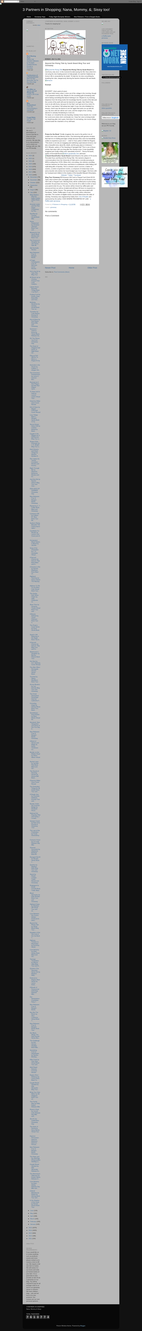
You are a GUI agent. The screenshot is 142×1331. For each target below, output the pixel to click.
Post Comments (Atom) (61, 272)
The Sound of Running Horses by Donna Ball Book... (34, 774)
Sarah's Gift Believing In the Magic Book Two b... (35, 637)
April (32, 1216)
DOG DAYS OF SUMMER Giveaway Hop (35, 491)
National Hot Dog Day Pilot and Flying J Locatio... (35, 816)
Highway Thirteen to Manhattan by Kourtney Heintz (34, 944)
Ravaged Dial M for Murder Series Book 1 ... (35, 859)
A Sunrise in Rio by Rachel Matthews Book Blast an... (35, 570)
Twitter (70, 175)
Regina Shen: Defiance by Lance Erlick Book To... (34, 1077)
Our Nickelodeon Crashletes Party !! (35, 999)
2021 (30, 161)
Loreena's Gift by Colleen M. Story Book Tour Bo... (34, 517)
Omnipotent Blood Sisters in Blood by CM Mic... (35, 543)
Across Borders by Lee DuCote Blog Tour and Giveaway (35, 688)
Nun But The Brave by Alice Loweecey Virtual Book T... (34, 1017)
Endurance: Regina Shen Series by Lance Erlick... (35, 981)
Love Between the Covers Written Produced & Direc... (34, 917)
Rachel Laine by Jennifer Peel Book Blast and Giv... (34, 765)
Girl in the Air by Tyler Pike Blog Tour (35, 273)
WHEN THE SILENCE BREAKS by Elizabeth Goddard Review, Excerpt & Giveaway (33, 64)
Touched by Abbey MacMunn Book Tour (34, 679)
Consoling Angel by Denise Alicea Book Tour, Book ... (35, 707)
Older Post (92, 268)
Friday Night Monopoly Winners (59, 17)
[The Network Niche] (115, 70)
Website (64, 175)
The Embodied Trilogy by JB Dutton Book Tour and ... (35, 789)
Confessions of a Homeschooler (32, 76)
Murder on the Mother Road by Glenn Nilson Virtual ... (35, 755)
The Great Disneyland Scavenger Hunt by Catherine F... (35, 697)
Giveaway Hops (40, 17)
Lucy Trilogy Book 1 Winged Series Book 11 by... (34, 418)
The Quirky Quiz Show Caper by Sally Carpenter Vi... (34, 598)
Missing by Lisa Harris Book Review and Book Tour (35, 235)
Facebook (77, 175)
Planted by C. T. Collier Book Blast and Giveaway (35, 508)
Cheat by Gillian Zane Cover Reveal (35, 402)
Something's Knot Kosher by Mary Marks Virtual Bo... (35, 716)
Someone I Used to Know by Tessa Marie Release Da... (35, 332)
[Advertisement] (60, 291)
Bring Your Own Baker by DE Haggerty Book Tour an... (35, 1095)
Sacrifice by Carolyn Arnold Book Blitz (34, 216)
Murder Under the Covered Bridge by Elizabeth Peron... (35, 807)
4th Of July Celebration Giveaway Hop (34, 1121)
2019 (30, 166)
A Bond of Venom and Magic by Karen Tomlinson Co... (34, 745)
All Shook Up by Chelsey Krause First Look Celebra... (35, 281)
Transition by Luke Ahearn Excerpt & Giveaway (35, 314)
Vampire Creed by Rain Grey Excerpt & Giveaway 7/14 (35, 824)
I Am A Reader (83, 197)
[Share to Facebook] (87, 205)
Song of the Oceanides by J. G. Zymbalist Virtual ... (34, 551)
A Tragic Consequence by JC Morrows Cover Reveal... (35, 264)
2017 (30, 172)
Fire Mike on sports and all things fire (32, 91)
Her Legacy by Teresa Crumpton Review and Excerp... (34, 462)
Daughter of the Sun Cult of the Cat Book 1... (35, 935)
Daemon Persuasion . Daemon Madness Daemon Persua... (35, 1140)
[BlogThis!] (83, 205)
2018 (30, 169)
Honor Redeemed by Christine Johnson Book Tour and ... (34, 226)
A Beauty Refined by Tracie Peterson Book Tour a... (34, 618)
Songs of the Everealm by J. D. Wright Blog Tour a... (35, 444)
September (34, 185)
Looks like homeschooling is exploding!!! (32, 108)
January (33, 1224)
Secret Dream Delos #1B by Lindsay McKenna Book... (35, 428)
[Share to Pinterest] (89, 205)
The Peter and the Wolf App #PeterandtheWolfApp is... (35, 1159)
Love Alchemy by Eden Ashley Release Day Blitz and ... (35, 1185)
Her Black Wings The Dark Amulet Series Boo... (35, 1035)
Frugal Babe (31, 117)
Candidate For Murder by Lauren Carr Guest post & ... (35, 534)
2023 (30, 158)
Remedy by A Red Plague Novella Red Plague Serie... (34, 385)
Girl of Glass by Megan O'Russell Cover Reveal (35, 409)
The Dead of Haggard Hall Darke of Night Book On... (35, 349)
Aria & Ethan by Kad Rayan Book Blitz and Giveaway (35, 323)
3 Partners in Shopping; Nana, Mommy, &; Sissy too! (66, 9)
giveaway (53, 207)
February (33, 1221)
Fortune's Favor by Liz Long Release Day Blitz (35, 842)
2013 (30, 1233)
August (32, 190)
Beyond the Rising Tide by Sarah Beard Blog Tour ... (34, 926)
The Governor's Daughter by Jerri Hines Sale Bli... (35, 243)
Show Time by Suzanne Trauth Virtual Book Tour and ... (35, 608)
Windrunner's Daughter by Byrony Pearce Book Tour (35, 655)
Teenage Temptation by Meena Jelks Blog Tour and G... (35, 962)
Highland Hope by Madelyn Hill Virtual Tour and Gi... (35, 907)
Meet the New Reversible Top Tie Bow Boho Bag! (32, 80)
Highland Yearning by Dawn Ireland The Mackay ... (35, 580)
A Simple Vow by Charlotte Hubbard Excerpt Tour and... (35, 798)
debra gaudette (107, 108)
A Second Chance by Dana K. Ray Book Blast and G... (35, 561)
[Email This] (81, 205)
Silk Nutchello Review (34, 248)
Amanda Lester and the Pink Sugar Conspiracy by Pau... (35, 207)
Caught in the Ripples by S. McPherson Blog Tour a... (35, 436)
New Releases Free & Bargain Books (34, 255)
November (34, 180)
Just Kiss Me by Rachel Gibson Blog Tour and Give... (35, 483)
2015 (30, 1227)
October (33, 182)
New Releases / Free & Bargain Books (87, 17)
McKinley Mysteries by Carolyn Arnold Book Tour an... (35, 306)
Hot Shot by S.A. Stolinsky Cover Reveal (35, 663)
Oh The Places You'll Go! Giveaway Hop (35, 341)
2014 (30, 1230)
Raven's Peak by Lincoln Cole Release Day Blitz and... (35, 1113)
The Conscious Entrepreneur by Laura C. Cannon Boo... (35, 376)
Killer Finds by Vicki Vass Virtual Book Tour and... (34, 1062)
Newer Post (50, 268)
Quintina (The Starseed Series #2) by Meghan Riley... (35, 972)
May (31, 1213)
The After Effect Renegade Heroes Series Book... (35, 671)
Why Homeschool (31, 104)
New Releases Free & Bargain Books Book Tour (34, 1027)
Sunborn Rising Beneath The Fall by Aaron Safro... (35, 525)
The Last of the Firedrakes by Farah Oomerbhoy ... (35, 834)
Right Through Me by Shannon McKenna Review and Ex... (34, 472)
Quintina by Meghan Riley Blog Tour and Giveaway (34, 868)
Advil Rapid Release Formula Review (33, 1070)
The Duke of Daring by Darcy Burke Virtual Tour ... (35, 1130)
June (32, 1210)
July (31, 192)
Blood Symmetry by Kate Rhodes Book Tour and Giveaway (35, 897)
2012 (30, 1236)
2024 (30, 155)
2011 (30, 1238)
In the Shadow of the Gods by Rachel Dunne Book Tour (35, 1204)
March (32, 1219)
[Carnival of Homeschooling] (110, 162)
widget (38, 25)
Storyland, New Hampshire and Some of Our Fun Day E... (35, 726)
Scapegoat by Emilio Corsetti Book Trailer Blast (35, 888)
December (34, 177)
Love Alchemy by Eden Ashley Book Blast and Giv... (35, 953)
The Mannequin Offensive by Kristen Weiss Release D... (35, 1176)
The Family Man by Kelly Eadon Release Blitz (35, 1104)
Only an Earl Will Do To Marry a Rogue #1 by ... (35, 359)
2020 (30, 164)
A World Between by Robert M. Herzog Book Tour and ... (35, 1194)
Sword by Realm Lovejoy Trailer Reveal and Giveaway (34, 878)
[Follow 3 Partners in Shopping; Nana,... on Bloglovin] (111, 118)
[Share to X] (85, 205)
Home (29, 17)
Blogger (82, 1326)
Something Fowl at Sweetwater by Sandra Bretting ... (34, 1053)
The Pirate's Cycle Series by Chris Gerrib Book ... (35, 628)
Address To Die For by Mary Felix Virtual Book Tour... (35, 588)
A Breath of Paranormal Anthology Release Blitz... (34, 991)
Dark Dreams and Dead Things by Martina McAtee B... (34, 453)
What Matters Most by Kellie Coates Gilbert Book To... (35, 198)
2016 (30, 175)
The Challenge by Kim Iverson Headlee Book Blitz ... (35, 1044)
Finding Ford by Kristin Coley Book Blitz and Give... (35, 297)
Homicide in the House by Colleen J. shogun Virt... (35, 367)
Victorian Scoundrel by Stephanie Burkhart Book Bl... (35, 851)
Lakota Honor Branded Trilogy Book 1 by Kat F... (35, 289)
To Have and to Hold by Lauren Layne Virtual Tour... (35, 395)
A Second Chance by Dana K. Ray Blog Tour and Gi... (35, 646)
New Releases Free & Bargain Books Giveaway (34, 500)
